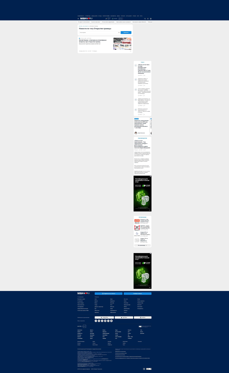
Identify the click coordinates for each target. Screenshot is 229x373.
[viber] (108, 321)
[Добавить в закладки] (130, 51)
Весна (96, 302)
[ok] (102, 321)
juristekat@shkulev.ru (104, 358)
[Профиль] (150, 18)
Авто (96, 299)
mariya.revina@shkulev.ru (86, 361)
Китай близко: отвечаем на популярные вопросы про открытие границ (92, 41)
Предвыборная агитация (83, 308)
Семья (125, 312)
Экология (139, 304)
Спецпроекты (140, 308)
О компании (80, 301)
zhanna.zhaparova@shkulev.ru (82, 364)
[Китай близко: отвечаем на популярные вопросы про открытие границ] (122, 44)
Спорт (138, 299)
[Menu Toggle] (78, 18)
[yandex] (111, 321)
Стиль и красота (140, 301)
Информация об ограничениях (120, 351)
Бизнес (96, 301)
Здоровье (97, 312)
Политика (126, 302)
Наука (111, 308)
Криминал (112, 301)
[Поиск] (145, 18)
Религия (125, 310)
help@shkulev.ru (85, 359)
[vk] (99, 321)
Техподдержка (81, 306)
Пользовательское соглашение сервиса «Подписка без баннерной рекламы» (128, 356)
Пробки (114, 18)
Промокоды (142, 217)
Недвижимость (113, 310)
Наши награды (81, 302)
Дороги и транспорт (99, 306)
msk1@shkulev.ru (91, 357)
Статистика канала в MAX (83, 310)
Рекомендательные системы (120, 354)
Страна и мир (140, 302)
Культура (112, 302)
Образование (113, 312)
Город (96, 304)
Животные (97, 310)
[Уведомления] (147, 18)
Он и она (126, 299)
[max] (105, 321)
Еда (95, 308)
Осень (125, 301)
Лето (111, 304)
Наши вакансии (81, 304)
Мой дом (112, 306)
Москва (80, 26)
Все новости (86, 26)
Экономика (139, 306)
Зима (111, 299)
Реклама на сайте (81, 299)
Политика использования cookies (121, 353)
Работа (125, 306)
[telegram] (96, 321)
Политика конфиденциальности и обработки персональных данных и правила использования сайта (132, 358)
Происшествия (127, 304)
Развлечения (126, 308)
